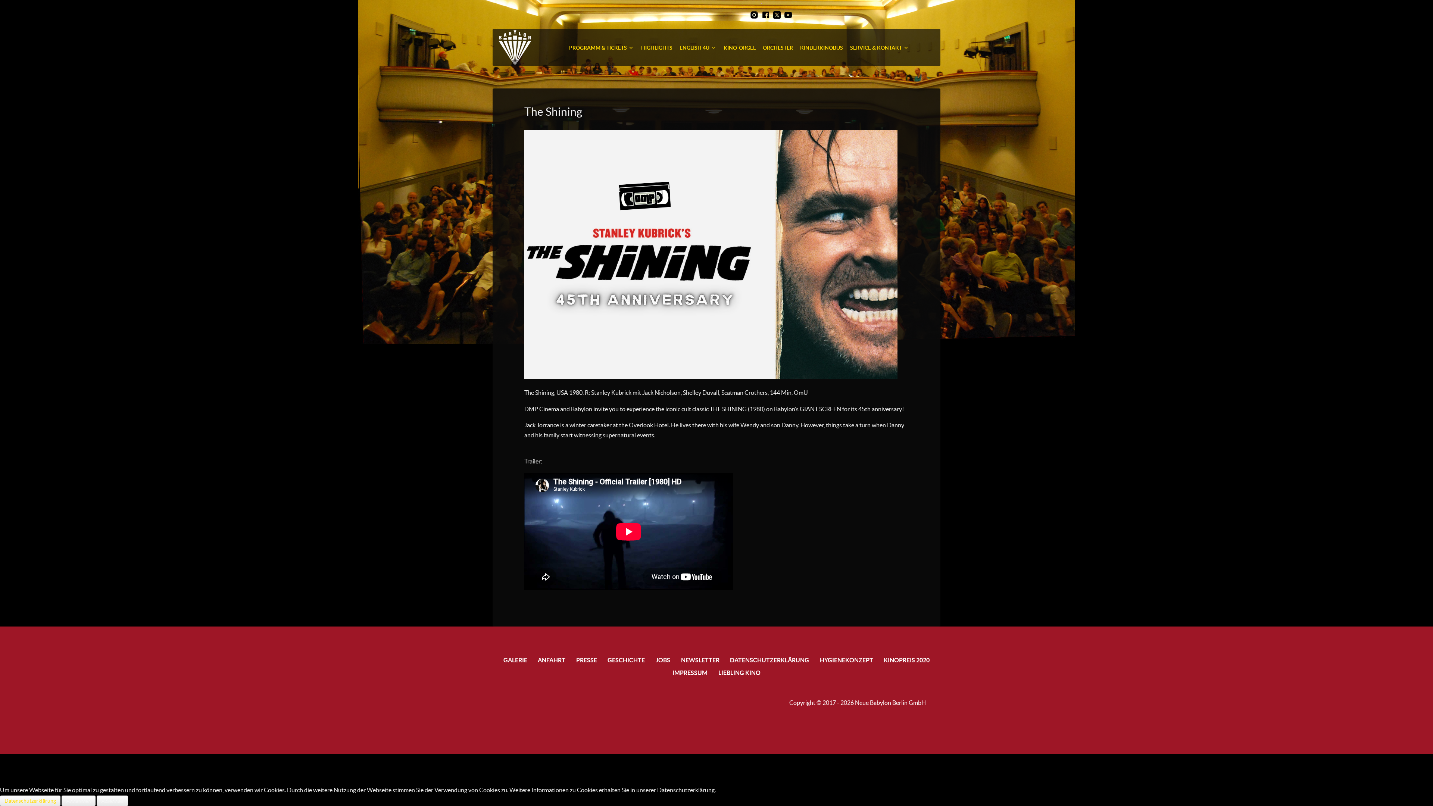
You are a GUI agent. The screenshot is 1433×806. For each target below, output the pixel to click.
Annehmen (78, 801)
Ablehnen (112, 801)
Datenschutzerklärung (30, 801)
